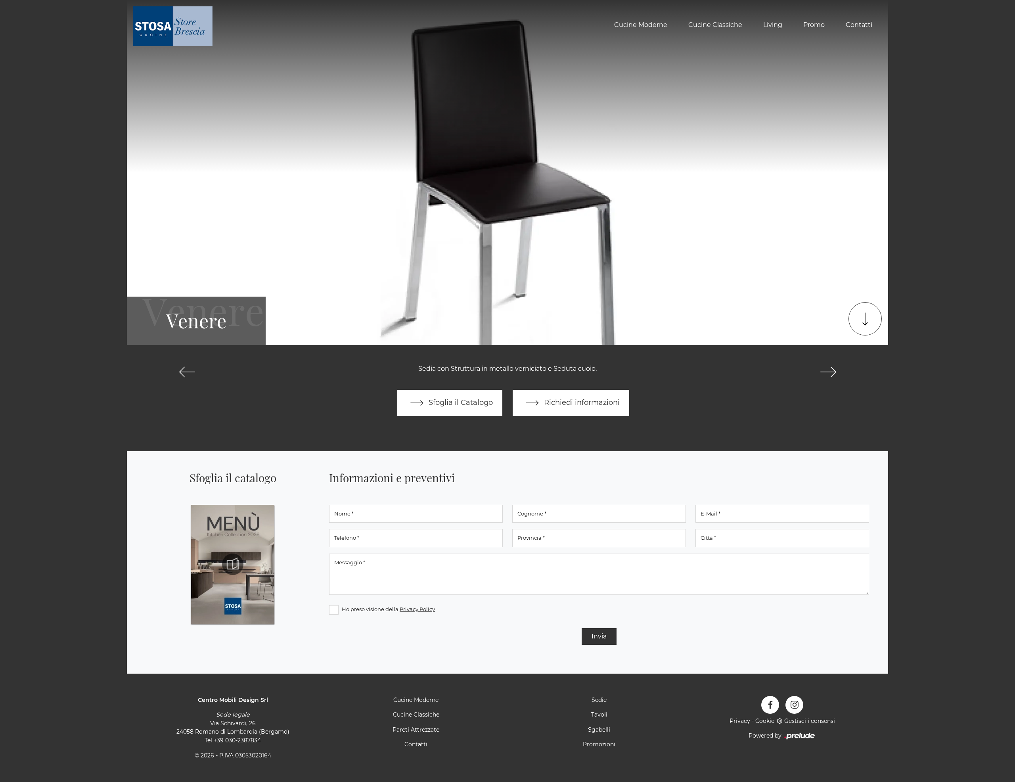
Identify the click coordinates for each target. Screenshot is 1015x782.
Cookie (764, 720)
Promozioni (599, 744)
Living (772, 25)
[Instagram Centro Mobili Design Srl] (794, 705)
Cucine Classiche (715, 25)
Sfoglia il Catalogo (460, 402)
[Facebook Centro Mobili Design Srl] (770, 705)
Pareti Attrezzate (416, 729)
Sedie (599, 699)
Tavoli (599, 714)
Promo (814, 25)
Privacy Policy (417, 609)
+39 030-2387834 (237, 740)
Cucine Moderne (640, 25)
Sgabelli (599, 729)
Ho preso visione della (388, 609)
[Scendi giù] (865, 318)
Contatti (859, 25)
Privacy (740, 720)
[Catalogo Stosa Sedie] (232, 564)
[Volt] (828, 372)
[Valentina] (187, 372)
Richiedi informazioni (581, 402)
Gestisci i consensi (809, 720)
